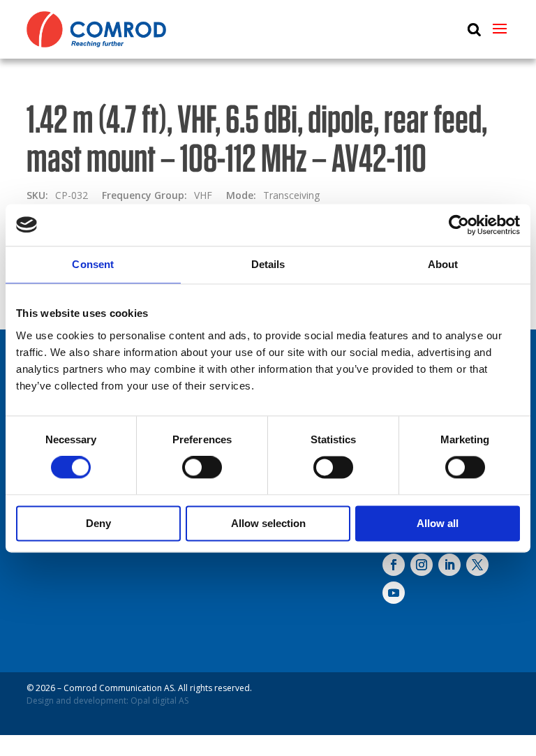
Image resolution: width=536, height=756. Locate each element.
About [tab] (443, 264)
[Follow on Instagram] (421, 565)
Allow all (438, 523)
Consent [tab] (93, 264)
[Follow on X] (477, 565)
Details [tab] (268, 264)
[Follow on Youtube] (393, 592)
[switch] (202, 468)
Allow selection (268, 523)
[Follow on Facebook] (393, 565)
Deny (98, 523)
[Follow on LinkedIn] (449, 565)
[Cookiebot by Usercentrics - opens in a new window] (459, 224)
